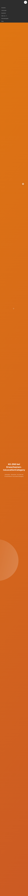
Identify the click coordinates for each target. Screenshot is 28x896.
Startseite (7, 474)
